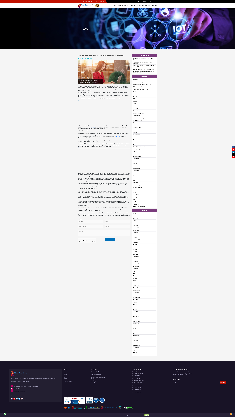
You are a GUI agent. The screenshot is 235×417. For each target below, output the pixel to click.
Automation (135, 96)
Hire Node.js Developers (137, 377)
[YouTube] (14, 399)
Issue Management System (139, 146)
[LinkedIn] (17, 399)
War (134, 199)
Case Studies (93, 381)
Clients (139, 1)
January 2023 (136, 316)
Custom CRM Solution (137, 110)
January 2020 (136, 335)
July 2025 (135, 244)
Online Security (136, 170)
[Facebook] (12, 399)
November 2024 (136, 263)
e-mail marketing (137, 127)
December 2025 (136, 232)
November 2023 (136, 292)
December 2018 (136, 345)
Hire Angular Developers (137, 389)
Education (135, 132)
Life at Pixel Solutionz (68, 381)
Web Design (135, 201)
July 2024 (135, 273)
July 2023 (135, 302)
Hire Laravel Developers (137, 371)
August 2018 (135, 350)
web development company (139, 206)
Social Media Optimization (138, 185)
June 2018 (135, 354)
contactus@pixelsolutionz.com (20, 391)
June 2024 (135, 275)
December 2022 (136, 319)
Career (150, 1)
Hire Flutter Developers (136, 392)
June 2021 (135, 333)
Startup (134, 189)
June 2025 (135, 247)
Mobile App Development (138, 158)
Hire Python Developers (137, 385)
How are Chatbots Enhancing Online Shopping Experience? (101, 55)
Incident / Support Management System (181, 371)
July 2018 (135, 352)
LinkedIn (135, 151)
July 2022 (135, 331)
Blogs (144, 1)
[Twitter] (19, 399)
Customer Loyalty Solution (138, 113)
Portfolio (139, 5)
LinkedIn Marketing (137, 154)
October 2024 (136, 266)
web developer (136, 204)
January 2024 (136, 287)
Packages (93, 380)
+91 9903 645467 (17, 388)
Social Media (135, 182)
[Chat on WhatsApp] (4, 413)
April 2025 (135, 251)
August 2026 (135, 213)
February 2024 (136, 285)
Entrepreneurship (136, 134)
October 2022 (136, 323)
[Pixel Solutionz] (86, 5)
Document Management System (180, 374)
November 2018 (136, 347)
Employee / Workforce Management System (182, 373)
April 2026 (135, 223)
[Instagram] (22, 399)
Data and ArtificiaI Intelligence (139, 118)
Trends (134, 192)
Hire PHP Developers (136, 375)
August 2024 (136, 271)
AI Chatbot (93, 378)
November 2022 (136, 321)
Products (133, 5)
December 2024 (136, 261)
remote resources (137, 177)
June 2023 (135, 304)
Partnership (93, 382)
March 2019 (135, 340)
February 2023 (136, 314)
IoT (133, 144)
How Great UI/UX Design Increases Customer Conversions (142, 63)
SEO (134, 180)
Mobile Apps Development (96, 371)
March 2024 (135, 283)
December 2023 (136, 290)
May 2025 (135, 249)
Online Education (136, 168)
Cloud (134, 103)
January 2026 (136, 230)
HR (133, 139)
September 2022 (136, 326)
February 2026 (136, 227)
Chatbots (117, 136)
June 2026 (135, 218)
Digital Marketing (136, 122)
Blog (64, 377)
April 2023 (135, 309)
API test (134, 91)
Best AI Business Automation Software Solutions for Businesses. (144, 59)
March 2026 (135, 225)
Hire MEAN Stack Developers (138, 380)
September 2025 (136, 239)
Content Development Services (97, 376)
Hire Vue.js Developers (136, 387)
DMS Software (136, 125)
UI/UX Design (136, 194)
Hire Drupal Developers (136, 384)
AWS (134, 98)
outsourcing (135, 173)
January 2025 (136, 259)
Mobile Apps (135, 161)
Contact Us (154, 5)
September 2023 (136, 297)
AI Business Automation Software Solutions (142, 84)
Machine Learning (137, 156)
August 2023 (135, 299)
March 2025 (135, 254)
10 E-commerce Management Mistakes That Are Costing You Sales (143, 72)
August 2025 (135, 242)
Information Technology (138, 142)
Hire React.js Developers (137, 378)
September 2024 (136, 268)
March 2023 (135, 311)
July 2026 (135, 216)
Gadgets (135, 137)
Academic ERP (136, 79)
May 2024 (135, 278)
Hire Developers (146, 5)
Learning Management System (139, 149)
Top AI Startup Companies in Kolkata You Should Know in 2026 (143, 66)
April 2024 (135, 280)
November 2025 (136, 235)
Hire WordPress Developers (137, 373)
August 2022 (135, 328)
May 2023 (135, 307)
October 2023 (136, 295)
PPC (134, 175)
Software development (138, 187)
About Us (120, 5)
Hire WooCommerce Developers (139, 391)
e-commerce (92, 127)
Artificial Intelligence (137, 94)
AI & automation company (139, 82)
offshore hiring (136, 165)
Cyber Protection (136, 115)
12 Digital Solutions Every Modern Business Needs (143, 69)
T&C (104, 415)
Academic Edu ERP (177, 376)
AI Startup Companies (138, 86)
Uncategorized (136, 197)
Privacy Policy (110, 415)
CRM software (136, 108)
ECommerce (136, 130)
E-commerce (94, 373)
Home (115, 5)
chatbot (135, 101)
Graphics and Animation (96, 374)
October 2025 (136, 237)
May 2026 (135, 220)
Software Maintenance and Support (98, 377)
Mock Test (135, 163)
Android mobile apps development (140, 89)
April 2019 (135, 338)
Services (126, 5)
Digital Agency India (137, 120)
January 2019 (136, 343)
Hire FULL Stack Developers (137, 382)
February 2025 (136, 256)
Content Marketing (137, 106)
